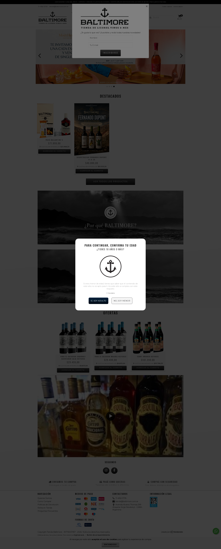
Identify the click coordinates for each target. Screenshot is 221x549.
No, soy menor (122, 301)
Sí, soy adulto (98, 301)
